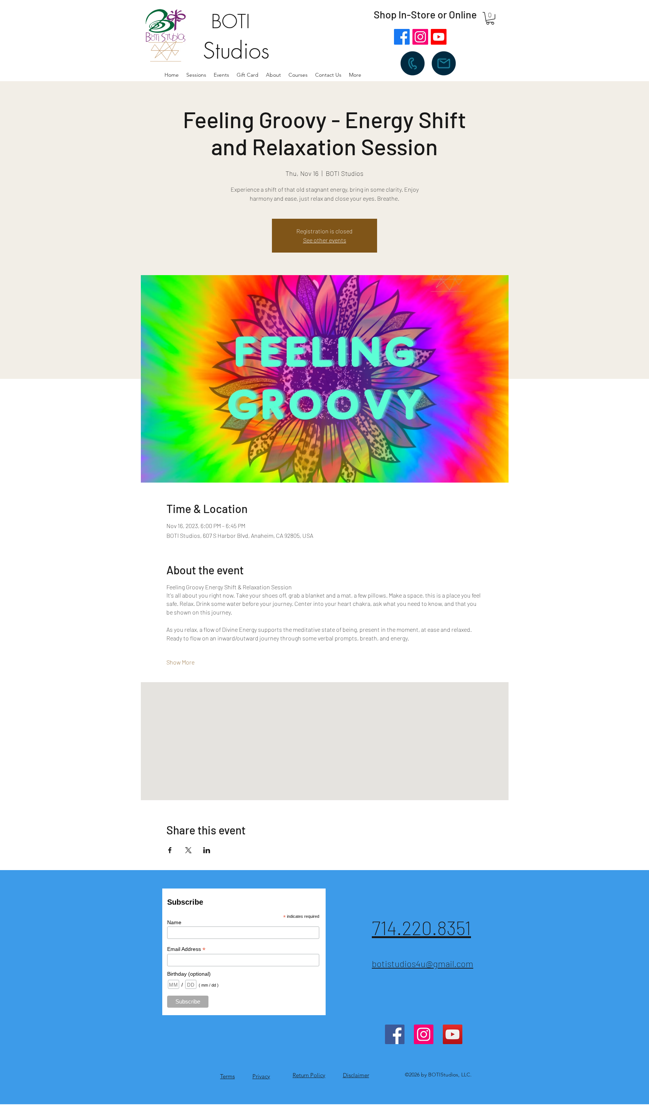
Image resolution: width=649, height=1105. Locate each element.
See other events (324, 240)
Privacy (261, 1076)
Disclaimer (356, 1075)
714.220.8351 (421, 927)
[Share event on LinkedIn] (206, 850)
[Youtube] (439, 37)
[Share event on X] (188, 850)
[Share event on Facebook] (170, 850)
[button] (273, 74)
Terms (227, 1076)
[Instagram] (420, 37)
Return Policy (309, 1075)
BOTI (230, 21)
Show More (180, 662)
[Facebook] (402, 37)
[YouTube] (452, 1034)
